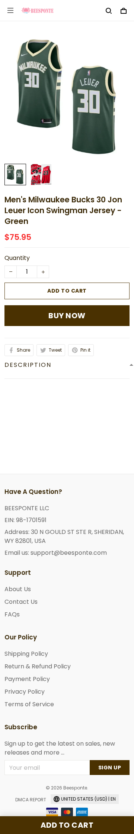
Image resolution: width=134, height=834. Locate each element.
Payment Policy (27, 679)
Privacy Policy (24, 691)
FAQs (12, 614)
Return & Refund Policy (37, 666)
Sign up (109, 767)
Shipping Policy (26, 653)
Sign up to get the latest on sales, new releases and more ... (59, 748)
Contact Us (21, 601)
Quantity (17, 258)
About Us (17, 589)
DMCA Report (30, 799)
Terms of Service (29, 704)
